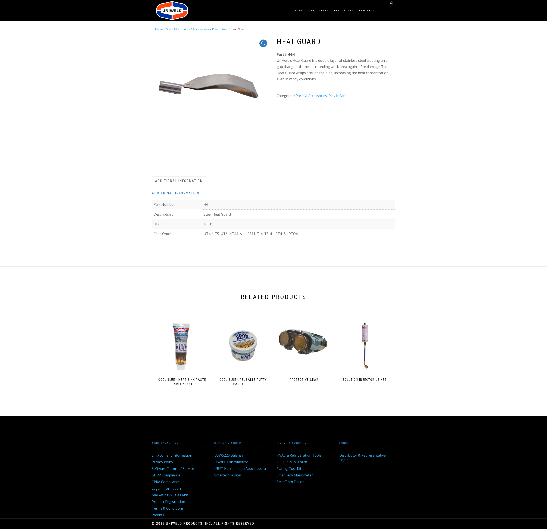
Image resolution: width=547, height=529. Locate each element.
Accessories (201, 29)
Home (298, 10)
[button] (263, 43)
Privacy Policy (162, 462)
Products (318, 10)
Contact (366, 10)
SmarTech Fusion (290, 481)
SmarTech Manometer (295, 475)
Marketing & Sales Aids (170, 495)
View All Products (178, 29)
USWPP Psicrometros (231, 462)
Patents (158, 515)
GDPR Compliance (166, 475)
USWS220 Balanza (228, 455)
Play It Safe (220, 29)
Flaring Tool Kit (289, 468)
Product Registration (168, 501)
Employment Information (172, 455)
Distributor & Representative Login (362, 457)
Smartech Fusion (227, 475)
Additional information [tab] (179, 181)
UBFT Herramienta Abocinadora (240, 468)
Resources (342, 10)
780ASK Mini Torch (292, 462)
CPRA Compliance (166, 481)
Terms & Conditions (168, 508)
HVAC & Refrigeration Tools (299, 455)
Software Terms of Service (173, 468)
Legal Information (166, 488)
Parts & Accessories (311, 95)
